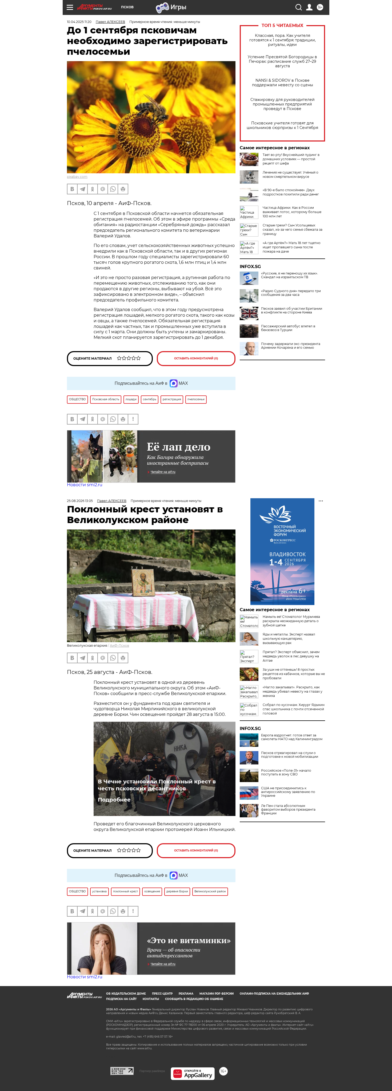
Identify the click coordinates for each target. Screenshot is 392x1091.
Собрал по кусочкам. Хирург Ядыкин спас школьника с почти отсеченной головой (294, 709)
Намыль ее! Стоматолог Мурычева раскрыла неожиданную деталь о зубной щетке (291, 621)
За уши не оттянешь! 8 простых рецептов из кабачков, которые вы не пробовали (294, 674)
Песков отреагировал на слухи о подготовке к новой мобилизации (289, 755)
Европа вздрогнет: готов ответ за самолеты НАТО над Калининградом (291, 737)
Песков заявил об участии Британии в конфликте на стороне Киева (291, 310)
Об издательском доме (126, 993)
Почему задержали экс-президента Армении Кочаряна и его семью (290, 346)
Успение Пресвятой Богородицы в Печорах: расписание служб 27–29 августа (282, 61)
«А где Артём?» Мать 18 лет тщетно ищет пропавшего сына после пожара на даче (292, 247)
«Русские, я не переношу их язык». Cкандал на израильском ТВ (289, 275)
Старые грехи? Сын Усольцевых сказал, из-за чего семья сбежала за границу (292, 229)
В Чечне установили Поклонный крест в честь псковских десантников (157, 785)
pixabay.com (77, 177)
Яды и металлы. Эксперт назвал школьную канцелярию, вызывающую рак (289, 638)
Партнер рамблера (152, 1071)
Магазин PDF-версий (216, 993)
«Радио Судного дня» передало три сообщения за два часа (291, 293)
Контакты (151, 999)
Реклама (186, 993)
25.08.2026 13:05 (80, 501)
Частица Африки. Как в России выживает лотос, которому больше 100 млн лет (292, 212)
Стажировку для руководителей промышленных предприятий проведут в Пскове (282, 104)
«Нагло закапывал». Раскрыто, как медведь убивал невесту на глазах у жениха (292, 691)
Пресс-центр (162, 993)
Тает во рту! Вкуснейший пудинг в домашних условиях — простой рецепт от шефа (291, 159)
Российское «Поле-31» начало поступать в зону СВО (286, 772)
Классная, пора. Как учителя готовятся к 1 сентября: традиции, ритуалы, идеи (282, 40)
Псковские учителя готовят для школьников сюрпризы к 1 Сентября (282, 125)
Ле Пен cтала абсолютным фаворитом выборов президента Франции (288, 809)
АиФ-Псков (119, 645)
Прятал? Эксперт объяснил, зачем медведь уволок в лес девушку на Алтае (291, 656)
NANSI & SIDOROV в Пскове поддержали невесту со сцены (282, 82)
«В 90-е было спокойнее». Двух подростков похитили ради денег (291, 192)
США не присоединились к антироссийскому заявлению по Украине (288, 792)
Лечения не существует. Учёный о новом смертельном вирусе (290, 174)
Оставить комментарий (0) (196, 358)
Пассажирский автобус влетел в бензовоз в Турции (288, 328)
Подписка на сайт (121, 999)
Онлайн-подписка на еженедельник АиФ (274, 993)
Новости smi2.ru (84, 484)
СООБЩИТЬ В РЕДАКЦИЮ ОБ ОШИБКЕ (194, 999)
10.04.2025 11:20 (79, 22)
